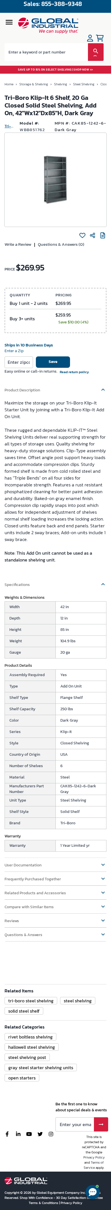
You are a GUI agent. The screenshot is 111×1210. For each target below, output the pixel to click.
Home (9, 84)
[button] (55, 387)
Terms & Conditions (44, 1202)
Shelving (60, 84)
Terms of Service (94, 1165)
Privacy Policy (94, 1157)
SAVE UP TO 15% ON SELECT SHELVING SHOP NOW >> (55, 69)
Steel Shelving (83, 84)
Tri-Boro (10, 126)
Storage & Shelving (33, 84)
